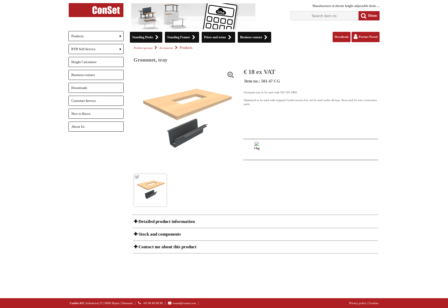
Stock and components (159, 234)
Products (97, 37)
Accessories (166, 48)
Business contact (83, 75)
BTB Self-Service (97, 50)
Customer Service (83, 101)
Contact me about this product (167, 246)
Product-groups (143, 48)
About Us (78, 127)
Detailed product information (166, 221)
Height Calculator (83, 62)
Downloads (79, 88)
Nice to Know (80, 114)
